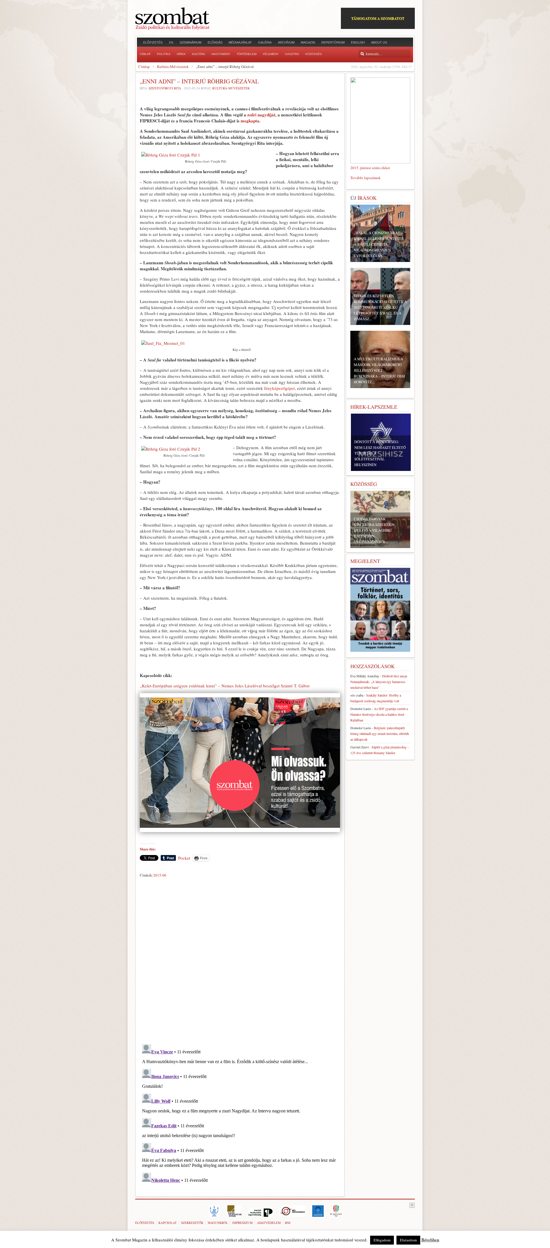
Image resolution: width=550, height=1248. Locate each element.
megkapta (250, 121)
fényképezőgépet (279, 388)
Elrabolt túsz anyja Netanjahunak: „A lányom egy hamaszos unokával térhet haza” (378, 682)
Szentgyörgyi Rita (165, 88)
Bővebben (430, 1240)
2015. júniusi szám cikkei (370, 167)
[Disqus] (240, 959)
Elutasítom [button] (408, 1240)
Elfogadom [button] (382, 1240)
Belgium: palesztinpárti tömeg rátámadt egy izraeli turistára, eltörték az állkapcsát (379, 733)
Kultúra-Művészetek (173, 66)
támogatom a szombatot (377, 18)
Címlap (144, 66)
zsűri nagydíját (261, 115)
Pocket (184, 858)
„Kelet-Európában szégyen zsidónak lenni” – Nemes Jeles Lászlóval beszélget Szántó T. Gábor (225, 685)
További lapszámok (365, 177)
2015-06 (159, 875)
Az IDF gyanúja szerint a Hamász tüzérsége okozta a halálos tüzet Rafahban (379, 714)
